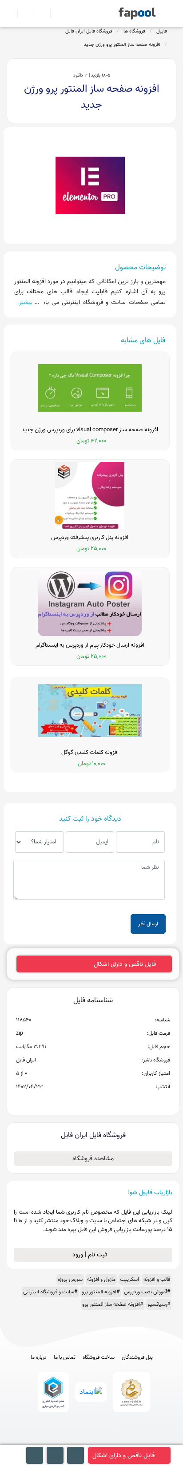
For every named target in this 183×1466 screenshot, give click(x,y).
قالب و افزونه (156, 1279)
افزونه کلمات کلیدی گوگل (90, 752)
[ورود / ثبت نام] (22, 13)
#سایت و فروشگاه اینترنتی (50, 1292)
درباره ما (39, 1357)
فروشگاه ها (134, 31)
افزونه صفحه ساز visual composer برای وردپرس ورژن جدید (90, 429)
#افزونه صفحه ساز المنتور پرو (112, 1304)
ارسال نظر (148, 923)
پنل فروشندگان (137, 1357)
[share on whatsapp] (93, 1101)
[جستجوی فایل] (55, 13)
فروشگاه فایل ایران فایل (88, 31)
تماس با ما (65, 1357)
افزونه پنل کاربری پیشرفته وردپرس (89, 537)
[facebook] (58, 1440)
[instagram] (91, 1440)
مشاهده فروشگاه (93, 1159)
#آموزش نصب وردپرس (147, 1292)
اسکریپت (129, 1279)
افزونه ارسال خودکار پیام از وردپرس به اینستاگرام (90, 645)
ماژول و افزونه (101, 1279)
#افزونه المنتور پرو (100, 1292)
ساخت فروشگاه (99, 1357)
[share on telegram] (81, 1101)
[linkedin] (124, 1440)
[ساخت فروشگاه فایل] (38, 13)
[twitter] (108, 1440)
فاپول (161, 31)
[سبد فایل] (10, 13)
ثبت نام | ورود (90, 1255)
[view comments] (104, 1101)
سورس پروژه (70, 1279)
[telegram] (75, 1440)
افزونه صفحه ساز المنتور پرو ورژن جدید (122, 44)
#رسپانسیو (158, 1304)
